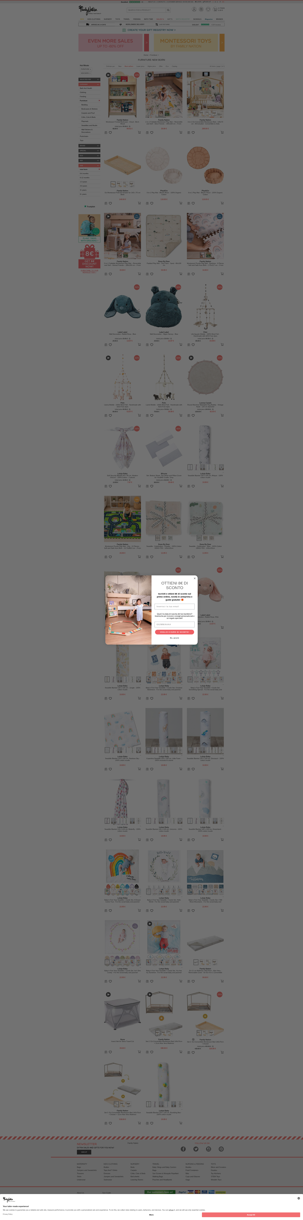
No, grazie (174, 638)
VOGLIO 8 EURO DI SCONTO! (174, 632)
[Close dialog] (194, 578)
